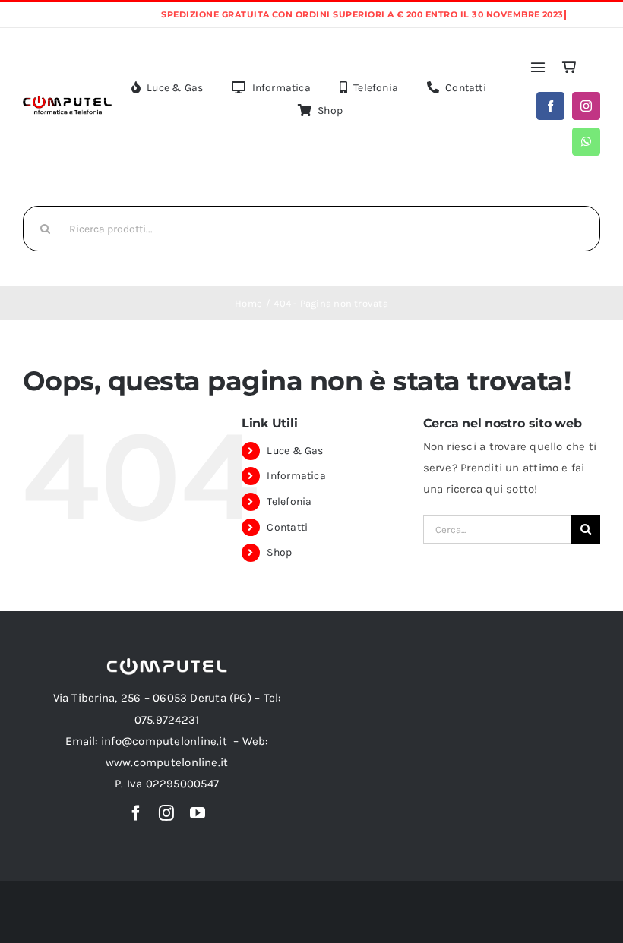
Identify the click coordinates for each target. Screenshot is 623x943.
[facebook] (550, 106)
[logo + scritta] (67, 100)
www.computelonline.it (167, 762)
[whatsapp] (586, 142)
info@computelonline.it (164, 741)
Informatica (296, 475)
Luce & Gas (295, 450)
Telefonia (289, 501)
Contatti (287, 527)
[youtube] (197, 813)
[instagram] (586, 106)
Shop (279, 552)
